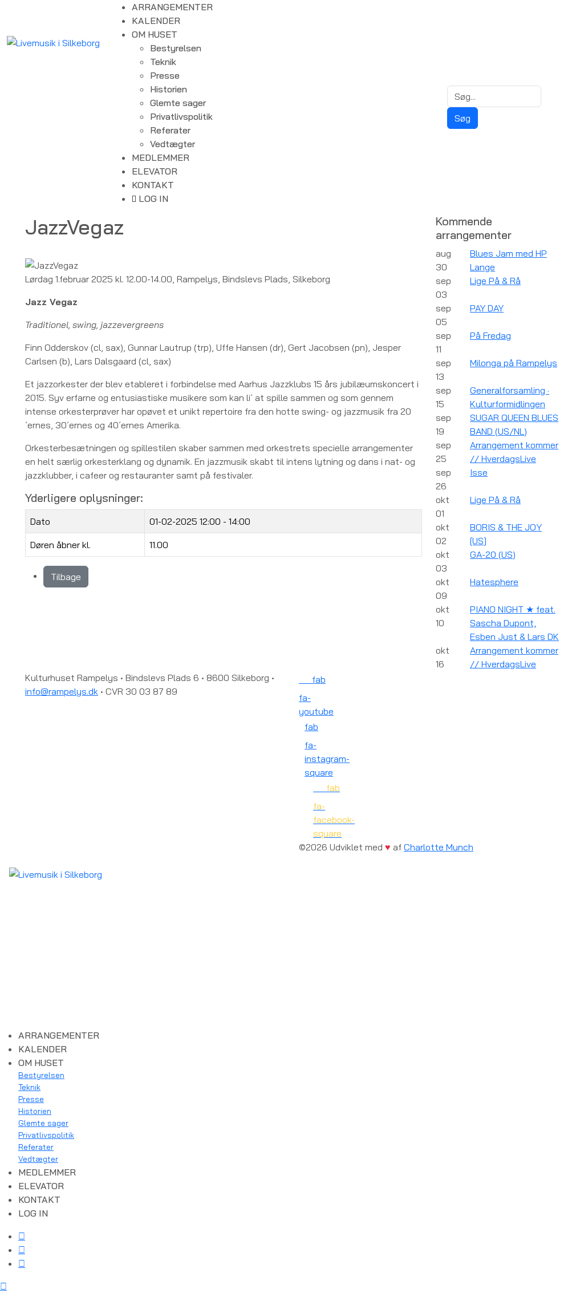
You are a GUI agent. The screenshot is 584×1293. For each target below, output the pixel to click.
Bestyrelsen (175, 48)
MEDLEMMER (160, 157)
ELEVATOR (154, 171)
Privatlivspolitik (181, 116)
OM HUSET (154, 34)
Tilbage (66, 576)
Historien (168, 89)
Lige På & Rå (495, 280)
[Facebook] (21, 1236)
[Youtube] (21, 1249)
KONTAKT (153, 184)
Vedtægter (172, 143)
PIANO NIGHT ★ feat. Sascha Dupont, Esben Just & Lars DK (514, 622)
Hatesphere (494, 581)
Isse (479, 472)
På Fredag (490, 335)
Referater (170, 130)
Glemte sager (178, 102)
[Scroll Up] (3, 1286)
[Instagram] (21, 1263)
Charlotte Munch (438, 847)
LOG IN (152, 198)
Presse (165, 75)
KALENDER (156, 20)
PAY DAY (487, 308)
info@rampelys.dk (61, 691)
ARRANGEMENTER (172, 7)
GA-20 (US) (493, 554)
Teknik (163, 61)
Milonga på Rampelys (513, 362)
